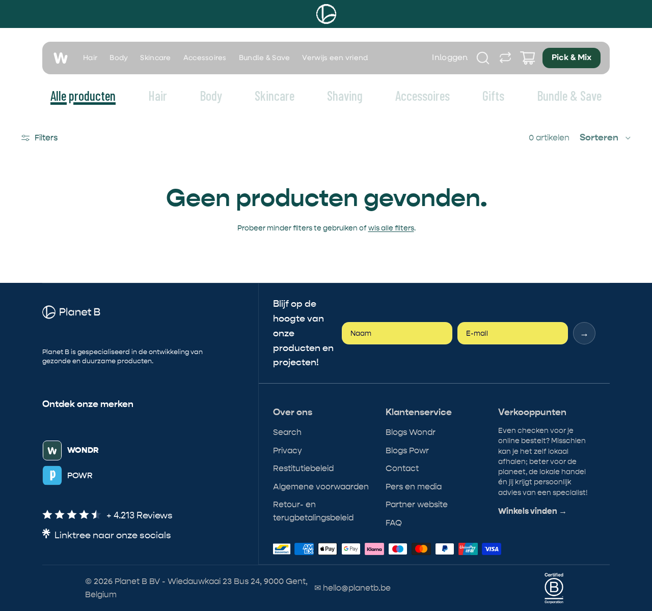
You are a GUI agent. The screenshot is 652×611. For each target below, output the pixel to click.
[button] (606, 138)
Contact (402, 468)
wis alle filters (391, 228)
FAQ (394, 523)
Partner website (417, 504)
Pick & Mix (571, 58)
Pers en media (414, 486)
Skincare (155, 58)
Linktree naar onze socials (113, 535)
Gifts (493, 95)
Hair (90, 58)
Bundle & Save (264, 58)
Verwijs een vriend (335, 58)
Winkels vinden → (532, 511)
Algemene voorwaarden (321, 486)
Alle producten (83, 95)
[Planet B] (326, 14)
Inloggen (450, 58)
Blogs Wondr (411, 432)
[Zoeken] (483, 58)
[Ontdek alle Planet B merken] (505, 58)
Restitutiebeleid (303, 468)
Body (119, 58)
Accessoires (205, 58)
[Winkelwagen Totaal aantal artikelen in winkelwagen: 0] (527, 58)
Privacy (287, 450)
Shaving (345, 95)
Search (287, 432)
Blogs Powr (407, 450)
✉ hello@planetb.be (352, 588)
